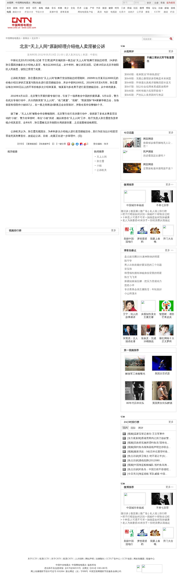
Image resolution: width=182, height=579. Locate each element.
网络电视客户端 (85, 12)
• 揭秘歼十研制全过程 (158, 214)
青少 (66, 8)
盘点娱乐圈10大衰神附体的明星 (142, 256)
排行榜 (163, 211)
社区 (135, 8)
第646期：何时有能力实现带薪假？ (144, 90)
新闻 (15, 8)
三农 (123, 8)
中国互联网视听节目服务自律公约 (105, 571)
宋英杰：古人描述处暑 (130, 340)
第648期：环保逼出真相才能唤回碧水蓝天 (147, 82)
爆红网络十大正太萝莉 (166, 340)
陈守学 (128, 260)
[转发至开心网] (68, 144)
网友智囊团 (139, 558)
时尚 (117, 8)
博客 (148, 8)
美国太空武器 (162, 373)
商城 (129, 8)
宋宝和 (128, 268)
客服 (162, 2)
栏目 (172, 12)
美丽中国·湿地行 (129, 240)
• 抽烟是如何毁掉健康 (158, 217)
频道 (166, 12)
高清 (99, 12)
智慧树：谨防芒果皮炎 (166, 316)
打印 (20, 144)
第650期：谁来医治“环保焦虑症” (142, 74)
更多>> (169, 184)
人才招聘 (79, 558)
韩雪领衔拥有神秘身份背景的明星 (143, 273)
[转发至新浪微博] (85, 144)
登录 (149, 3)
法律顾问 (100, 558)
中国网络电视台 (22, 2)
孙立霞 (100, 161)
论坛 (154, 8)
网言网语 (148, 138)
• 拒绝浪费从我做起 (159, 220)
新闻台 (26, 38)
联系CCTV (44, 558)
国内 (125, 427)
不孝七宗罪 (162, 205)
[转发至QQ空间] (72, 144)
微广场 (144, 211)
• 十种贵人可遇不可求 (133, 217)
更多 (170, 51)
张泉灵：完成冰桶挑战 (148, 340)
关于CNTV (56, 558)
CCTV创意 (127, 558)
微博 (142, 8)
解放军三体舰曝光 (135, 373)
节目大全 (40, 12)
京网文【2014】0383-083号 (95, 568)
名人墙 (153, 211)
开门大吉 (168, 238)
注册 (156, 3)
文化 (73, 8)
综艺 (34, 8)
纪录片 (122, 12)
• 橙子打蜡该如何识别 (133, 214)
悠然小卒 (129, 285)
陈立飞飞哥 (130, 277)
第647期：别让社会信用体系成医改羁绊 (146, 86)
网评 (140, 427)
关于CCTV (33, 558)
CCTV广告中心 (113, 558)
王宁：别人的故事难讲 (130, 316)
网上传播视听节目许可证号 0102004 (47, 571)
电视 (9, 12)
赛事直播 (64, 12)
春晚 (41, 8)
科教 (60, 8)
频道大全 (17, 12)
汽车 (98, 8)
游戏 (173, 8)
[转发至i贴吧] (80, 144)
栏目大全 (29, 12)
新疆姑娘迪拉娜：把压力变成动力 (143, 281)
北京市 (35, 38)
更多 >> (169, 250)
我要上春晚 (155, 240)
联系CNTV (68, 558)
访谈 (160, 8)
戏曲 (47, 8)
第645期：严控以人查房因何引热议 (144, 94)
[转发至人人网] (77, 144)
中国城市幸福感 (135, 205)
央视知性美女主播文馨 (148, 316)
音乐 (54, 8)
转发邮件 (44, 144)
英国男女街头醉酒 (162, 403)
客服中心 (150, 558)
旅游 (104, 8)
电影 (106, 12)
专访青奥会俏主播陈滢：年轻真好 (143, 289)
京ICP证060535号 (73, 568)
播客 (147, 12)
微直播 (134, 211)
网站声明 (89, 558)
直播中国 (53, 12)
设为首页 (171, 2)
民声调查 (148, 151)
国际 (133, 427)
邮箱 (167, 8)
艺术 (79, 8)
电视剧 (114, 12)
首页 (9, 8)
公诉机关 (102, 170)
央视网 (10, 2)
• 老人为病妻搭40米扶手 (134, 220)
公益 (86, 8)
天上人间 (102, 156)
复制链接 (32, 144)
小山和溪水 (130, 293)
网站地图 (37, 2)
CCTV (157, 12)
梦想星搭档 (142, 240)
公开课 (140, 12)
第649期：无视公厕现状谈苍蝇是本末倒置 (147, 78)
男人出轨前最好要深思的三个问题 (143, 264)
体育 (28, 8)
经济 (22, 8)
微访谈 (124, 211)
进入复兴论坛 (73, 54)
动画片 (131, 12)
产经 (92, 8)
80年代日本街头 (135, 403)
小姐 (99, 165)
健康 (111, 8)
